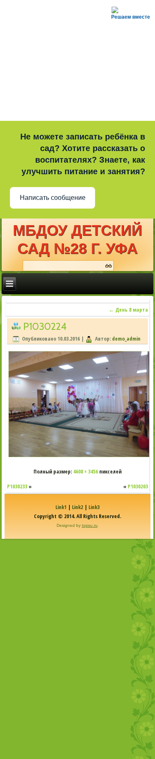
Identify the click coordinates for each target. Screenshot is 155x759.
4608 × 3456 (85, 471)
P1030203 (138, 486)
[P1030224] (79, 456)
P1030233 (17, 486)
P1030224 (45, 326)
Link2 (77, 507)
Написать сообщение (53, 197)
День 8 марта (128, 309)
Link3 (94, 507)
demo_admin (126, 338)
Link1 (61, 507)
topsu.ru (90, 525)
